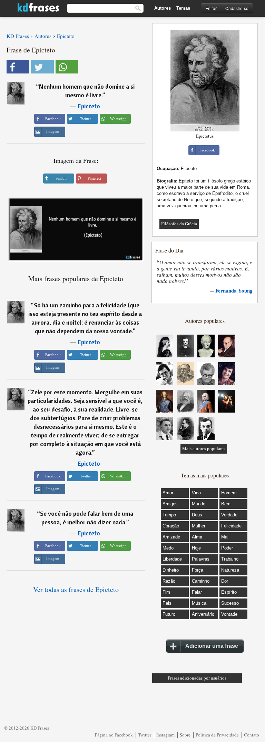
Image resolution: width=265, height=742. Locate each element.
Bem (225, 503)
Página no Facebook (114, 735)
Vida (196, 492)
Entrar (211, 8)
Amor (168, 492)
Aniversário (203, 614)
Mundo (198, 503)
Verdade (229, 514)
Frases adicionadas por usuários (197, 678)
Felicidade (231, 525)
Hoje (196, 548)
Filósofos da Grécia (179, 223)
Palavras (200, 559)
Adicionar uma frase (211, 646)
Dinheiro (171, 570)
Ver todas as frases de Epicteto (76, 589)
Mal (224, 537)
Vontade (229, 614)
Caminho (200, 581)
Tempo (169, 514)
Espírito (229, 592)
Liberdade (172, 559)
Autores (162, 8)
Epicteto (89, 106)
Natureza (230, 570)
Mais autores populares (203, 448)
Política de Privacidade (217, 735)
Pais (167, 603)
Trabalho (229, 559)
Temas (183, 8)
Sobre (185, 735)
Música (199, 603)
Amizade (171, 537)
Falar (197, 592)
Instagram (165, 735)
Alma (197, 537)
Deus (197, 514)
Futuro (169, 614)
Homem (229, 492)
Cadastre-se (236, 8)
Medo (168, 548)
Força (197, 570)
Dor (224, 581)
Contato (251, 735)
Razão (169, 581)
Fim (166, 592)
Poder (227, 548)
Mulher (198, 525)
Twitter (144, 735)
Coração (171, 525)
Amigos (170, 503)
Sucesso (230, 603)
